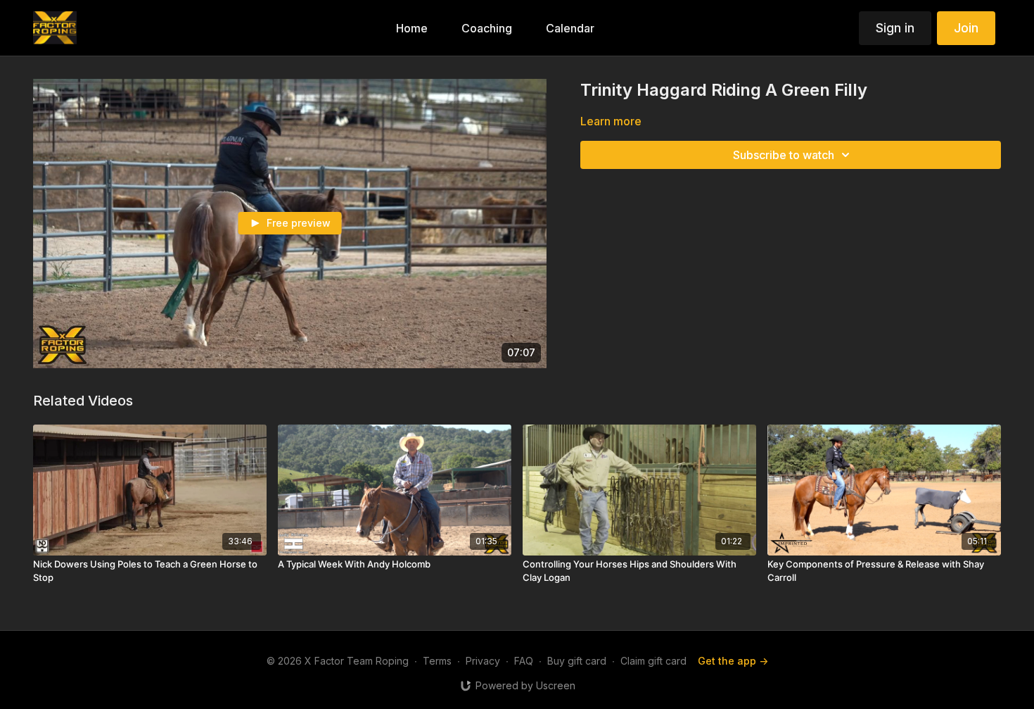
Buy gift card (576, 661)
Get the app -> (733, 661)
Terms (437, 661)
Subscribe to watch (783, 155)
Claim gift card (653, 661)
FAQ (523, 661)
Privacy (483, 661)
